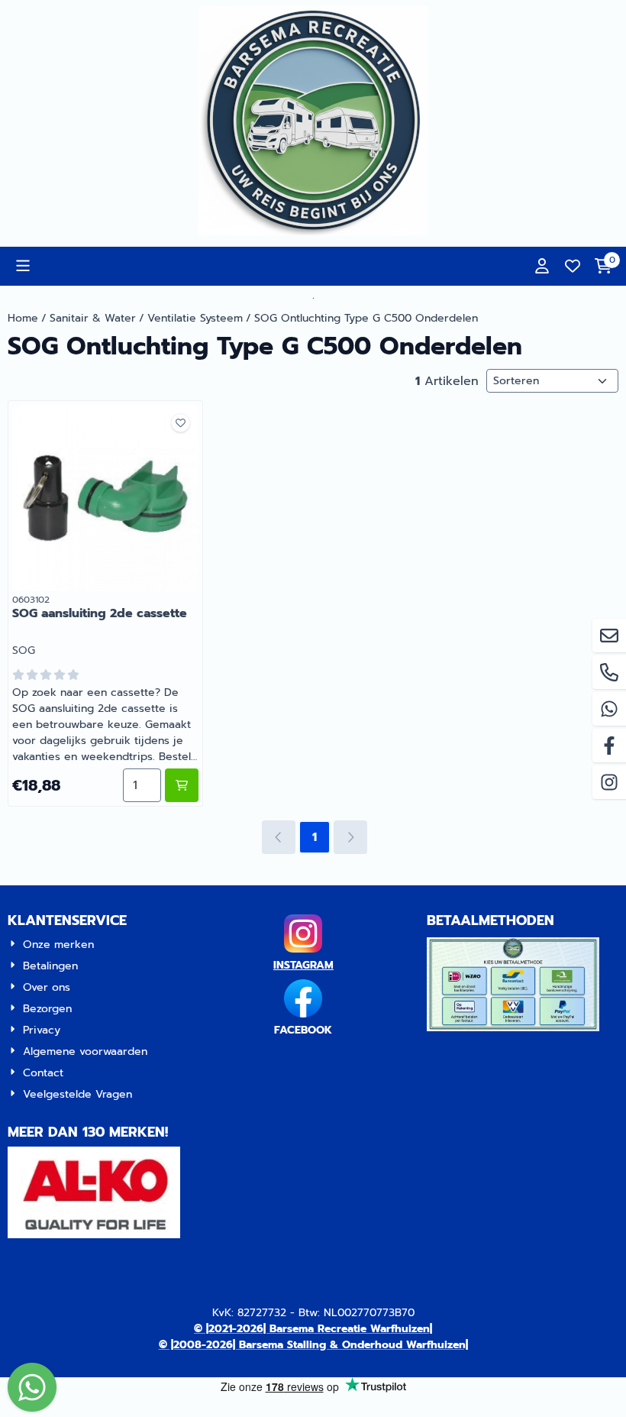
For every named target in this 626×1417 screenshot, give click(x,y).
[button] (23, 265)
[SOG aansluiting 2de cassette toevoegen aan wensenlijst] (180, 422)
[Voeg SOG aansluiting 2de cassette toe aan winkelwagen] (181, 785)
